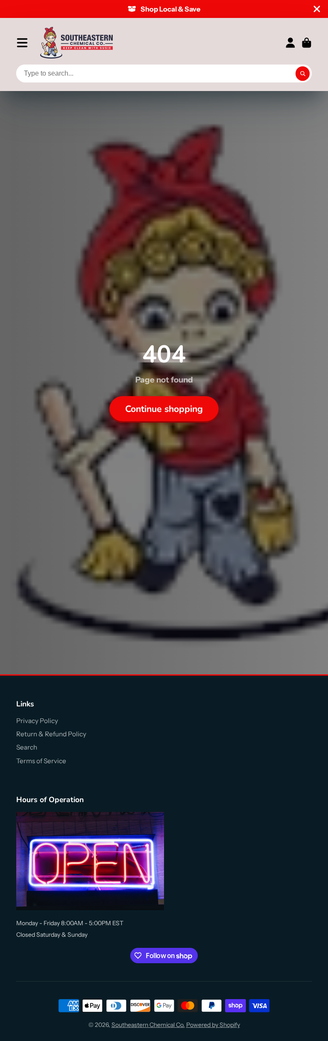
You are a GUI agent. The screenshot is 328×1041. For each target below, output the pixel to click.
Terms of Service (41, 761)
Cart (307, 43)
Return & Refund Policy (51, 734)
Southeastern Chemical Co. (148, 1025)
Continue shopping (164, 409)
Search (26, 747)
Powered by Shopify (213, 1025)
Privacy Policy (37, 721)
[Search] (303, 73)
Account (290, 43)
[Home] (76, 43)
